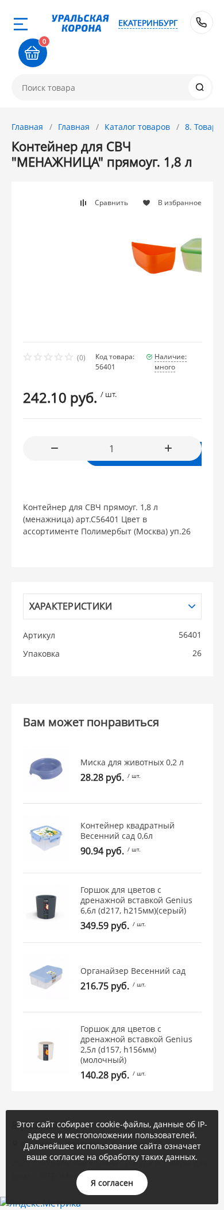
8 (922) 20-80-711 (201, 22)
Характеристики (71, 606)
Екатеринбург (147, 22)
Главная (27, 126)
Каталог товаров (137, 126)
